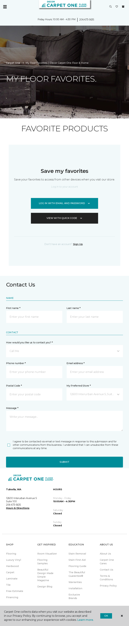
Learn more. (85, 619)
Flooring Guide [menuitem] (77, 566)
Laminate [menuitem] (11, 578)
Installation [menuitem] (75, 588)
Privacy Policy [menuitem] (108, 585)
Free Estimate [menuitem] (14, 591)
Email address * (75, 363)
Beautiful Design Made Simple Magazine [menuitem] (45, 575)
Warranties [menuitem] (75, 582)
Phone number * (16, 363)
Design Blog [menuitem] (44, 586)
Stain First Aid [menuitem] (77, 559)
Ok (106, 615)
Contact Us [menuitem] (106, 569)
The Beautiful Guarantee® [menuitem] (77, 574)
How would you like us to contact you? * (29, 342)
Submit (64, 461)
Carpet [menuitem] (10, 572)
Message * (12, 408)
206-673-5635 (86, 19)
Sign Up (78, 244)
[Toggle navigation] (5, 7)
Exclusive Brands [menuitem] (74, 596)
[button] (110, 6)
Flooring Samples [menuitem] (42, 561)
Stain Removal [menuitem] (77, 553)
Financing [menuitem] (12, 597)
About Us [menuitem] (105, 553)
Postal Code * (14, 386)
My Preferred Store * (79, 386)
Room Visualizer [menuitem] (47, 553)
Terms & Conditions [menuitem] (106, 577)
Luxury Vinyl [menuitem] (13, 559)
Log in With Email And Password (62, 203)
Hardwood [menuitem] (12, 566)
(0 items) (123, 6)
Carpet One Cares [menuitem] (107, 561)
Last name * (73, 308)
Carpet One (13, 62)
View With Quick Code (62, 218)
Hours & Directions (17, 508)
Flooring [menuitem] (11, 553)
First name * (13, 308)
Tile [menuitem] (8, 584)
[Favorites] (117, 6)
